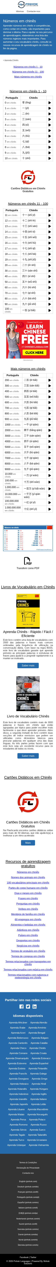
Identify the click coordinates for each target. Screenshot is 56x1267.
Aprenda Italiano (38, 1099)
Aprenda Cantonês (18, 1043)
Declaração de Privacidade (28, 1168)
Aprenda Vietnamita (39, 1145)
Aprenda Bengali (36, 1032)
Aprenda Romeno (19, 1124)
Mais (28, 842)
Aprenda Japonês (19, 1104)
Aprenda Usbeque (16, 1145)
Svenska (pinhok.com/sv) (28, 1229)
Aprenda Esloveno (17, 1063)
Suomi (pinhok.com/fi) (28, 1224)
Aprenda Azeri (18, 1032)
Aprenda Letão (38, 1104)
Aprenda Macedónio (38, 1109)
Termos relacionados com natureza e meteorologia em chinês (28, 976)
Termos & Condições (28, 1163)
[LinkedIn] (34, 1006)
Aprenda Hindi (39, 1083)
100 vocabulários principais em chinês (28, 882)
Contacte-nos (33, 11)
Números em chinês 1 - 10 (28, 67)
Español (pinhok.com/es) (28, 1202)
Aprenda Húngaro (39, 1089)
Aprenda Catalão (39, 1043)
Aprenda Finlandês (37, 1068)
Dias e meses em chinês (28, 893)
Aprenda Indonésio (18, 1094)
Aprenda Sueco (37, 1129)
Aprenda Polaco (37, 1119)
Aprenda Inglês (39, 1094)
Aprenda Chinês (11, 60)
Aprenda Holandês (17, 1089)
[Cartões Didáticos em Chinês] (28, 818)
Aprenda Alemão (38, 1022)
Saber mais (28, 665)
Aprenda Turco (16, 1140)
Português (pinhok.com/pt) (28, 1197)
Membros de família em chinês (28, 914)
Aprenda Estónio (17, 1068)
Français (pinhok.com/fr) (28, 1192)
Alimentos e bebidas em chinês (28, 924)
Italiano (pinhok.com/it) (28, 1208)
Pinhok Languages (22, 1261)
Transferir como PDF (28, 568)
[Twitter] (28, 1006)
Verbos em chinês (28, 909)
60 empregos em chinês (28, 919)
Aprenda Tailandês (37, 1135)
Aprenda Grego (39, 1078)
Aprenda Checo (18, 1048)
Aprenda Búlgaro (39, 1038)
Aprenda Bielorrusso (18, 1038)
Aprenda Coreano (18, 1053)
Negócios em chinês (28, 945)
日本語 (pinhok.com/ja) (28, 1213)
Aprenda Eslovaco (41, 1058)
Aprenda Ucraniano (37, 1140)
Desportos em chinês (28, 940)
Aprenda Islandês (18, 1099)
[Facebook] (21, 1006)
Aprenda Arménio (37, 1027)
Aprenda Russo (39, 1124)
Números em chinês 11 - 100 (28, 72)
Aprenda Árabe (17, 1027)
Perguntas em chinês (28, 903)
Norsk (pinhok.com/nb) (28, 1240)
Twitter (33, 1257)
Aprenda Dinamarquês (17, 1058)
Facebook (24, 1257)
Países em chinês (28, 935)
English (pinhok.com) (28, 1181)
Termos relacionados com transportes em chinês (28, 963)
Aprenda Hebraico (19, 1083)
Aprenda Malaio (16, 1114)
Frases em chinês (28, 898)
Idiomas (20, 11)
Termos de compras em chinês (28, 956)
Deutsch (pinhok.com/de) (28, 1187)
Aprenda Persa (18, 1119)
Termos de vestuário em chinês (28, 951)
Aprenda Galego (38, 1073)
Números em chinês (28, 872)
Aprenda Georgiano (19, 1078)
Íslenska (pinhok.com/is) (28, 1245)
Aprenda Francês (18, 1073)
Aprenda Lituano (16, 1109)
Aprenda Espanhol (39, 1063)
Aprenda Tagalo (17, 1135)
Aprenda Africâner (18, 1022)
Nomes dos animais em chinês (28, 877)
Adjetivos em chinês (28, 930)
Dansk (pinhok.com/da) (28, 1234)
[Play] (50, 102)
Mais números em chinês (28, 76)
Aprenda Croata (38, 1053)
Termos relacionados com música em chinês (28, 969)
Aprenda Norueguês (37, 1114)
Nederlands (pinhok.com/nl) (28, 1219)
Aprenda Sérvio (18, 1129)
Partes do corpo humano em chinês (28, 888)
